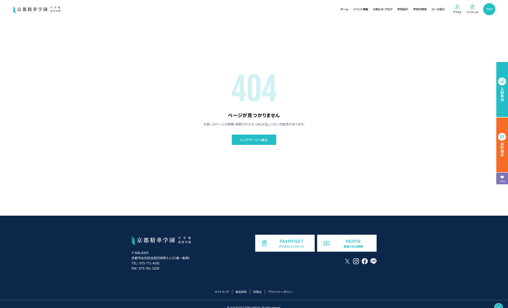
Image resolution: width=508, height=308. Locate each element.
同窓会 (257, 292)
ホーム (344, 9)
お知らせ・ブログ (383, 9)
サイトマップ (222, 292)
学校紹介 (402, 9)
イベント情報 (360, 9)
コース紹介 (438, 9)
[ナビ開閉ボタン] (489, 9)
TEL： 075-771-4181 (145, 263)
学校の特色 (420, 9)
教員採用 (241, 292)
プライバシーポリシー (280, 292)
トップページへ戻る (254, 139)
